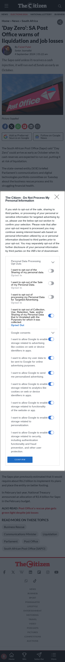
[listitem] (32, 262)
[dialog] (32, 331)
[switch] (51, 271)
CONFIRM (20, 460)
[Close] (58, 198)
